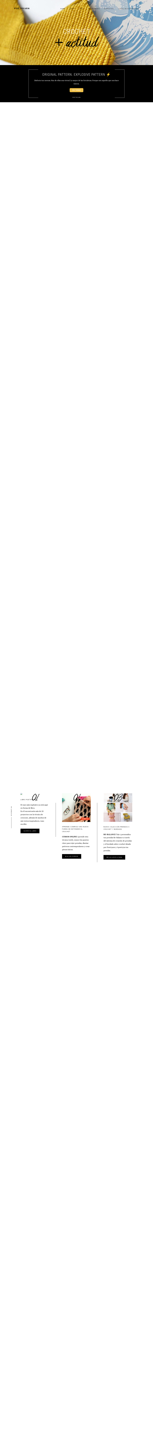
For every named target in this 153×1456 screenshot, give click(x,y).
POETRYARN (22, 8)
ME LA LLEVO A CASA (114, 857)
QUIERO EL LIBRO (30, 831)
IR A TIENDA (76, 90)
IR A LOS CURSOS (71, 856)
